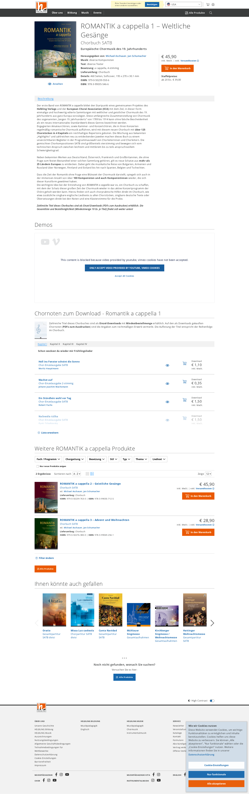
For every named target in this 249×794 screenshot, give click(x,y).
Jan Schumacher (137, 56)
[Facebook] (56, 774)
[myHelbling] (213, 5)
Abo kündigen (180, 743)
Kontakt (177, 736)
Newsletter (178, 725)
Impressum (40, 765)
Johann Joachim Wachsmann (53, 386)
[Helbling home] (41, 707)
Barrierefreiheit (43, 761)
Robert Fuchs (45, 405)
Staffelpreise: (169, 76)
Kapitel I (42, 344)
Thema (140, 459)
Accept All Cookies (124, 276)
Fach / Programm (47, 459)
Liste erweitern (50, 432)
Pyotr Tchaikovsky (48, 423)
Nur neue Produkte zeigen (53, 466)
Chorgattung (73, 459)
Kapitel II (55, 344)
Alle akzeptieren (216, 783)
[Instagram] (61, 774)
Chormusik (132, 729)
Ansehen (57, 83)
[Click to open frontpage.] (41, 7)
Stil (112, 459)
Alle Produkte (197, 12)
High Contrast (199, 700)
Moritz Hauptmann (49, 368)
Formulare (178, 740)
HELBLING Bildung (44, 729)
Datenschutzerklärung (201, 754)
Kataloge (177, 733)
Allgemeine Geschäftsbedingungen (53, 743)
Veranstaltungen (181, 729)
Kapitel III (68, 344)
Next (212, 619)
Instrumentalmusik (136, 733)
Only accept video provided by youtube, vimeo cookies (124, 268)
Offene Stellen (180, 751)
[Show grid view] (87, 474)
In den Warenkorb (180, 68)
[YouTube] (67, 774)
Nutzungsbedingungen (46, 740)
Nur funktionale (216, 774)
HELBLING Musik (43, 733)
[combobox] (184, 4)
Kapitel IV (81, 344)
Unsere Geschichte (44, 725)
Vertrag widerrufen (183, 747)
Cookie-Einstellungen (216, 765)
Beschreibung (46, 98)
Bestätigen (152, 4)
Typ (125, 459)
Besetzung (95, 459)
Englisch (85, 729)
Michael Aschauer (116, 56)
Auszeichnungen (43, 736)
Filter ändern (46, 558)
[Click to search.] (210, 13)
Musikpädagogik (89, 725)
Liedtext (157, 459)
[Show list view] (92, 474)
